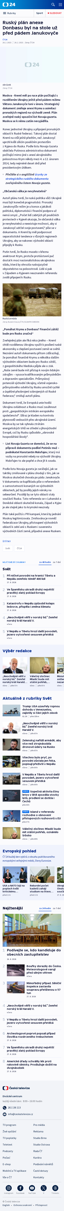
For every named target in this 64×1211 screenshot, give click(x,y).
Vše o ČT (7, 1177)
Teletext (7, 1144)
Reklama (38, 1131)
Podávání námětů (43, 1164)
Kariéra (37, 1157)
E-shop (7, 1164)
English (6, 1205)
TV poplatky (9, 1138)
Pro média (39, 1124)
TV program (9, 1124)
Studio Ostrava (41, 1144)
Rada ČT (38, 1151)
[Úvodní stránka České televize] (16, 1088)
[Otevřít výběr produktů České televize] (60, 4)
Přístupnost (41, 1205)
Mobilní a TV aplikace (14, 1170)
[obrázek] (32, 65)
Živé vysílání (9, 1131)
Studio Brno (40, 1138)
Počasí (6, 1157)
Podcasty (8, 1151)
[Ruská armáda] (32, 299)
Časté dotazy (40, 1170)
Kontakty (38, 1177)
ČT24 (5, 39)
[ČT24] (9, 5)
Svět (7, 548)
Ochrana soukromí (22, 1205)
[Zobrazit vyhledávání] (53, 4)
